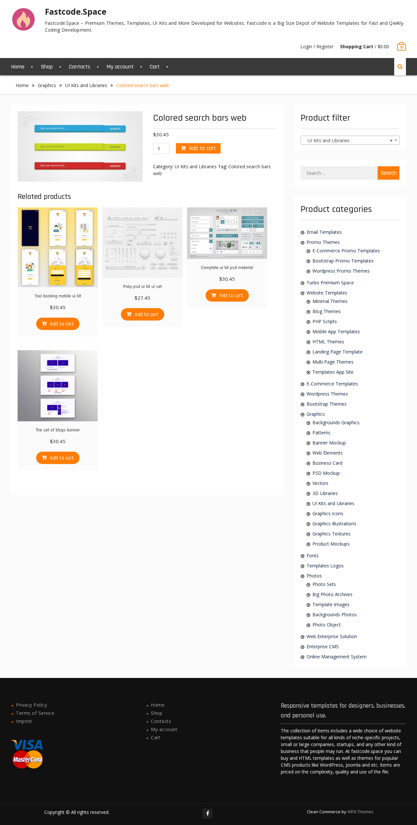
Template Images (331, 604)
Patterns (321, 432)
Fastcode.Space (76, 11)
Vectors (320, 483)
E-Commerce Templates (332, 384)
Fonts (313, 555)
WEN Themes (360, 812)
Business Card (327, 463)
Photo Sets (324, 584)
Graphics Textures (331, 534)
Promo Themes (323, 242)
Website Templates (327, 293)
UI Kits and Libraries (86, 85)
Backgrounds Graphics (336, 422)
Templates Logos (325, 565)
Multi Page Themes (332, 362)
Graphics (47, 85)
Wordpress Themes (327, 394)
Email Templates (324, 232)
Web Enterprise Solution (332, 636)
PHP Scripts (324, 321)
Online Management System (337, 656)
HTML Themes (328, 341)
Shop (47, 66)
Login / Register (317, 46)
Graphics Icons (327, 513)
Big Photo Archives (332, 594)
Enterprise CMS (323, 646)
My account (120, 66)
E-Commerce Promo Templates (346, 251)
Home (17, 66)
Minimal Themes (330, 301)
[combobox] (350, 140)
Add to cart (202, 148)
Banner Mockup (329, 443)
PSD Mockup (326, 473)
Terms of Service (35, 713)
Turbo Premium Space (330, 282)
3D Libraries (325, 493)
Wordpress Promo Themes (341, 271)
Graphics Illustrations (334, 523)
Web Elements (327, 453)
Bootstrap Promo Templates (343, 261)
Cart (155, 66)
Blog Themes (326, 311)
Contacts (79, 66)
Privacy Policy (31, 705)
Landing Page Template (337, 352)
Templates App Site (332, 372)
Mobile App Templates (336, 331)
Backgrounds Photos (334, 614)
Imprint (24, 721)
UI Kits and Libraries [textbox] (348, 140)
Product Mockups (331, 544)
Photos (314, 576)
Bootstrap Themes (327, 404)
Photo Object (326, 625)
